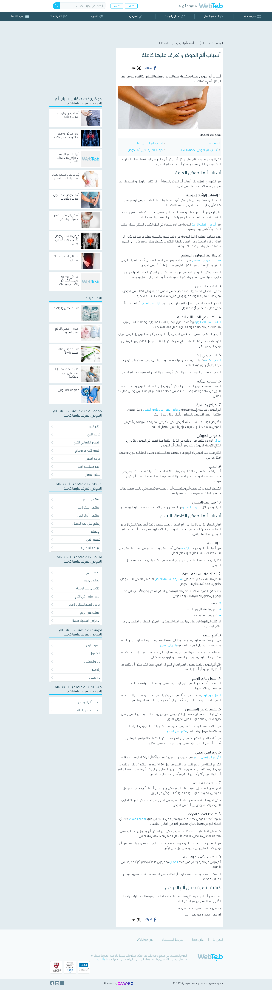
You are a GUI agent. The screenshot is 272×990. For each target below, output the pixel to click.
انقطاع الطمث (138, 818)
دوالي (217, 440)
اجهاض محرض (91, 580)
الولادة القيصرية (90, 547)
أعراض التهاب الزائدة (204, 224)
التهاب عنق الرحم (90, 612)
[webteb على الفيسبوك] (62, 983)
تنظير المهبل (92, 474)
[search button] (56, 5)
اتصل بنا (218, 939)
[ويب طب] (211, 6)
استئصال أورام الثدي (88, 515)
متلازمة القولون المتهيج (206, 260)
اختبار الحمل (93, 426)
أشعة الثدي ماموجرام (87, 450)
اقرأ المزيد (101, 959)
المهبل (173, 862)
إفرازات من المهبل (152, 303)
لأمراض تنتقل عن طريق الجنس (162, 409)
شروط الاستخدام (172, 939)
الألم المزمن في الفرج (87, 596)
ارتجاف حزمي (92, 572)
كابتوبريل (95, 653)
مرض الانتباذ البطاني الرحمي (84, 604)
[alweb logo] (125, 983)
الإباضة (184, 548)
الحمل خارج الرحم (211, 695)
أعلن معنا (198, 939)
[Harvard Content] (56, 967)
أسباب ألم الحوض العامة (148, 143)
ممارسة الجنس (192, 507)
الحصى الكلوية (212, 360)
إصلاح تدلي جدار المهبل (86, 523)
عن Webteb (145, 939)
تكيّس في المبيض (176, 731)
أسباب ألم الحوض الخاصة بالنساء (199, 149)
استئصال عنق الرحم (89, 507)
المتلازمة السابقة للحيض (168, 578)
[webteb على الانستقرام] (57, 983)
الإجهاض (94, 531)
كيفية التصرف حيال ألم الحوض (145, 149)
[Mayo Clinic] (70, 967)
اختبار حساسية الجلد (89, 466)
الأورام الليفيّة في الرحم (207, 757)
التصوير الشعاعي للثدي (87, 442)
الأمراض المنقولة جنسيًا (86, 620)
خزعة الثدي (93, 434)
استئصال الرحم (91, 499)
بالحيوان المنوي (168, 645)
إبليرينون (95, 669)
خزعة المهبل (92, 458)
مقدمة (213, 143)
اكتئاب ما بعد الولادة (88, 588)
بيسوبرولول (93, 645)
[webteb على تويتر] (52, 983)
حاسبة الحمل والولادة (87, 710)
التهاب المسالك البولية (207, 322)
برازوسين (94, 677)
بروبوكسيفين (92, 661)
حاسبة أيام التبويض (89, 702)
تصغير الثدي (93, 539)
